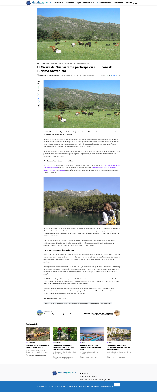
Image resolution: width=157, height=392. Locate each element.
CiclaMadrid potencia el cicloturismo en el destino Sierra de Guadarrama (63, 347)
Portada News (45, 63)
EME (38, 63)
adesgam (46, 303)
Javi (83, 357)
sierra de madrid (94, 303)
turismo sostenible (105, 303)
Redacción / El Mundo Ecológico (49, 75)
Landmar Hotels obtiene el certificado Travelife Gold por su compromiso (118, 347)
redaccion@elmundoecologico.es (95, 379)
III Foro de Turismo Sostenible (59, 303)
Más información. (108, 386)
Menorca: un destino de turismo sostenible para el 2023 (90, 347)
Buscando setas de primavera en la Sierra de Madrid (37, 346)
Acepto (117, 384)
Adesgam (62, 170)
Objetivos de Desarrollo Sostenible (78, 303)
